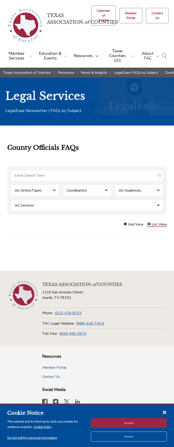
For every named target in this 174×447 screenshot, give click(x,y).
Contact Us (51, 376)
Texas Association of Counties (27, 72)
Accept (128, 423)
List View (159, 224)
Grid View (135, 224)
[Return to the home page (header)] (25, 25)
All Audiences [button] (130, 190)
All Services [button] (24, 205)
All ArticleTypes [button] (28, 190)
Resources (66, 72)
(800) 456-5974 (72, 333)
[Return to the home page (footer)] (23, 295)
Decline (128, 436)
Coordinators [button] (77, 190)
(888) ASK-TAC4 (90, 323)
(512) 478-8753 (68, 313)
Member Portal (54, 367)
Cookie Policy (42, 427)
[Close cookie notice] (164, 412)
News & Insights (94, 72)
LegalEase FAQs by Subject (136, 72)
